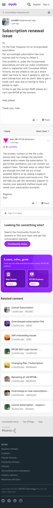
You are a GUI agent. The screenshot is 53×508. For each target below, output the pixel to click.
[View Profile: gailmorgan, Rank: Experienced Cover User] (7, 393)
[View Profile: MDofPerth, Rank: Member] (7, 379)
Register (37, 4)
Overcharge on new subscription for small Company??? (29, 391)
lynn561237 (31, 353)
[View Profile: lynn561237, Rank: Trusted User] (7, 351)
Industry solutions (9, 475)
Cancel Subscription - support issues (27, 404)
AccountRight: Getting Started (17, 12)
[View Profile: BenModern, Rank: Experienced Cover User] (7, 365)
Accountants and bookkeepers (15, 470)
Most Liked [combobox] (42, 131)
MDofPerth (31, 381)
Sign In (46, 4)
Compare (5, 453)
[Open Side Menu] (4, 4)
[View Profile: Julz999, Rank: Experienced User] (5, 21)
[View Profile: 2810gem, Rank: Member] (7, 407)
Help (40, 421)
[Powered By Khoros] (26, 430)
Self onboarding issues (23, 335)
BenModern (31, 367)
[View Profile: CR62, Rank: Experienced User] (7, 337)
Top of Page (28, 421)
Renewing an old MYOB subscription (23, 377)
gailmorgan (31, 394)
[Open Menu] (49, 12)
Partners (5, 466)
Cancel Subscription (22, 307)
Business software (9, 449)
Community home (17, 244)
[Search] (29, 4)
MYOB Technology (27, 489)
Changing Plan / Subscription (27, 363)
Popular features (9, 457)
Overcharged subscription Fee (27, 321)
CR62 (28, 339)
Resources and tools (10, 479)
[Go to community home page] (12, 4)
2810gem (29, 408)
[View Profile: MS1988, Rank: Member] (7, 309)
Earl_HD (14, 139)
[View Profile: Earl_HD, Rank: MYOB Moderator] (6, 140)
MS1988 (29, 311)
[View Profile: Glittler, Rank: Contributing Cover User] (7, 323)
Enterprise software (10, 462)
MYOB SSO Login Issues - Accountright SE (25, 349)
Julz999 (15, 20)
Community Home (10, 421)
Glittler (29, 325)
